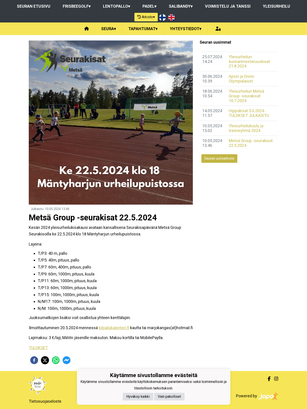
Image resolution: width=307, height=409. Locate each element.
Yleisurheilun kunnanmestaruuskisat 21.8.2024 (249, 61)
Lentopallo (116, 6)
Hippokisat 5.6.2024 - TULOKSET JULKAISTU (249, 113)
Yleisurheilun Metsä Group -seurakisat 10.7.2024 (246, 96)
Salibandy (181, 6)
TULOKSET (38, 347)
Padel (149, 6)
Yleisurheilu (276, 6)
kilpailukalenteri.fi (114, 327)
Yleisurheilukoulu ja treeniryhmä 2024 (246, 128)
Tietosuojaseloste (45, 401)
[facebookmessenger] (66, 360)
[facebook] (34, 360)
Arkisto (148, 17)
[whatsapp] (56, 360)
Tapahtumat (143, 28)
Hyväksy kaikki (138, 396)
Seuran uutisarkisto (219, 158)
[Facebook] (267, 378)
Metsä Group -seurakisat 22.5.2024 (251, 143)
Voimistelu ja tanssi (228, 6)
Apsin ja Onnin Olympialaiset (241, 78)
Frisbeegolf (77, 6)
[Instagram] (274, 378)
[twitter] (45, 360)
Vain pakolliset (169, 396)
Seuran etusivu (33, 6)
